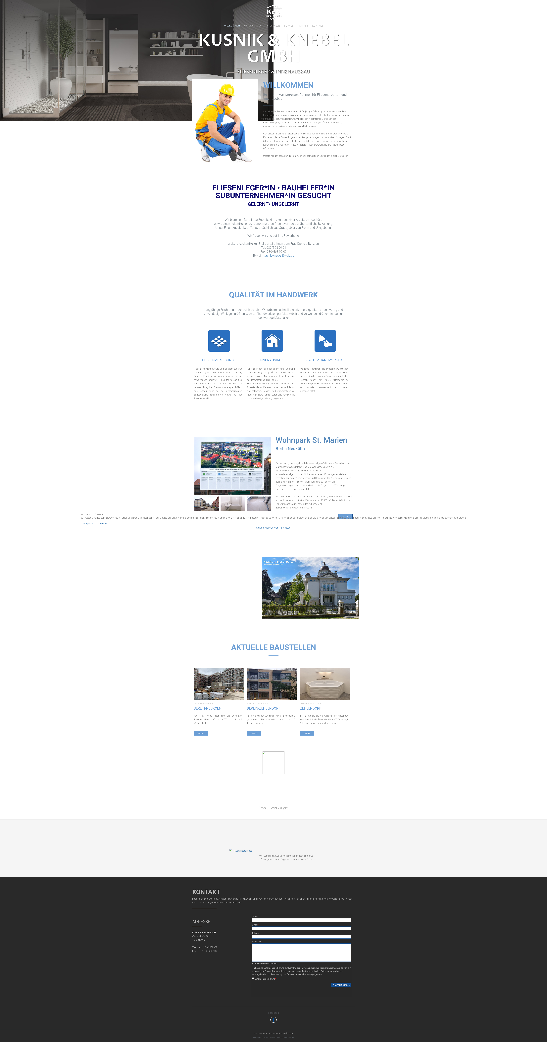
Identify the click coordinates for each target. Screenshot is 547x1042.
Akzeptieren (88, 523)
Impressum (285, 527)
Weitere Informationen (267, 527)
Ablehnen (102, 523)
